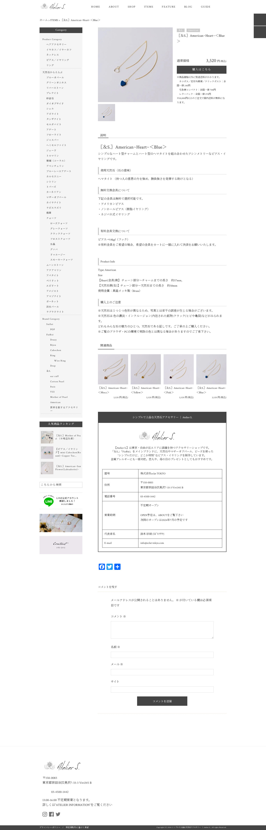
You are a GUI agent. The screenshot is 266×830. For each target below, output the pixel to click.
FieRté (50, 334)
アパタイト (52, 275)
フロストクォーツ (60, 239)
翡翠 (48, 213)
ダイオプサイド (55, 103)
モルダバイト (54, 124)
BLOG (188, 7)
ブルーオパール (55, 77)
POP (52, 329)
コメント (118, 616)
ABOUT (114, 7)
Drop (53, 365)
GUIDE (206, 7)
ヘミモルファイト (56, 145)
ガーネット (52, 301)
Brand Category (51, 318)
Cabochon (55, 350)
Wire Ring (60, 360)
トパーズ (51, 186)
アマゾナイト (53, 296)
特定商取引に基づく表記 (77, 827)
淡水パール (52, 306)
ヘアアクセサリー (56, 44)
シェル (50, 108)
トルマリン (52, 155)
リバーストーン (55, 88)
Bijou (53, 345)
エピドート (52, 285)
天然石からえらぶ (52, 72)
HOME (95, 7)
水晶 (52, 244)
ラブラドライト (55, 311)
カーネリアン (53, 192)
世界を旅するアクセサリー (64, 409)
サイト (115, 682)
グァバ (54, 249)
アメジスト (52, 291)
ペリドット (52, 280)
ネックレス (52, 54)
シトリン (51, 181)
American (193, 30)
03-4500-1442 (59, 792)
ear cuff (54, 376)
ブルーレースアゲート (58, 171)
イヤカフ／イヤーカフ (59, 49)
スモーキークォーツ (61, 259)
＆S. (180, 30)
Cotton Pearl (57, 381)
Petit (52, 386)
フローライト (54, 134)
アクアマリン (54, 270)
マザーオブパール (56, 197)
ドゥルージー (57, 254)
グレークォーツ (59, 228)
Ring (52, 355)
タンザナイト (53, 119)
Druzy (53, 339)
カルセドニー (54, 176)
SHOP (132, 7)
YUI (52, 391)
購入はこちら (201, 69)
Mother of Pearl (59, 397)
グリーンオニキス (56, 82)
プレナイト (52, 93)
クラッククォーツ (60, 233)
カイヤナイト (53, 202)
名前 (115, 647)
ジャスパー (52, 140)
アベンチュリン (55, 166)
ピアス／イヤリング (57, 60)
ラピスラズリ (54, 207)
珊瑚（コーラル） (56, 160)
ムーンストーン (55, 265)
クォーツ (51, 218)
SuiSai (49, 324)
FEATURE (169, 7)
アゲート (51, 129)
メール (117, 664)
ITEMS (148, 7)
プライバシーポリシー (50, 827)
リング (50, 65)
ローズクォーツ (59, 223)
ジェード (51, 150)
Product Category (52, 39)
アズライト (52, 114)
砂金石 (50, 98)
